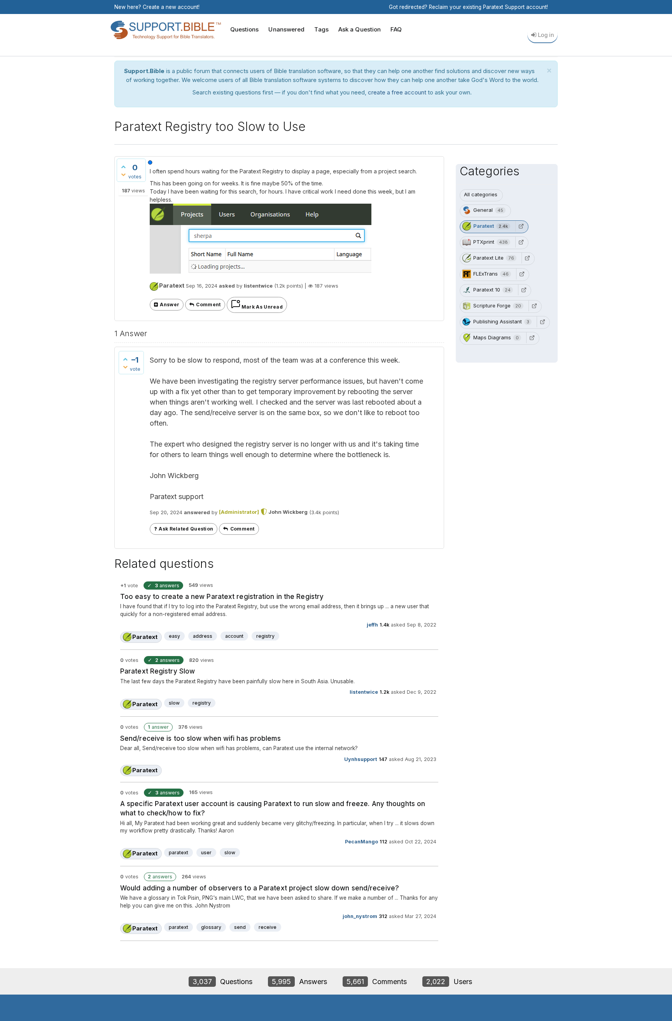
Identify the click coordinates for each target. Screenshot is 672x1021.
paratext (178, 852)
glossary (211, 927)
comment (208, 304)
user (206, 852)
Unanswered (286, 29)
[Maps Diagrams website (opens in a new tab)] (532, 337)
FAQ (396, 29)
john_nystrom (360, 916)
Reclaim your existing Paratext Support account (488, 7)
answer (169, 304)
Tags (321, 29)
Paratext (171, 285)
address (202, 636)
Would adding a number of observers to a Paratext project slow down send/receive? (259, 888)
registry (265, 636)
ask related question (186, 529)
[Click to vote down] (123, 174)
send (240, 927)
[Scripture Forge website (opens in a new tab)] (534, 305)
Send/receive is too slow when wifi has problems (200, 738)
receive (267, 927)
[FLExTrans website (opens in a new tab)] (522, 274)
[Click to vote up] (123, 166)
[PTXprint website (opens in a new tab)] (521, 242)
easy (174, 636)
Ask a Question (359, 29)
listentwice (364, 692)
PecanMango (361, 842)
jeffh (372, 625)
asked (227, 286)
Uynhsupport (360, 759)
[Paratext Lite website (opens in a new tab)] (527, 258)
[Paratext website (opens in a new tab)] (521, 226)
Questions (244, 29)
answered (197, 512)
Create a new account (170, 7)
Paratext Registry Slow (157, 671)
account (234, 636)
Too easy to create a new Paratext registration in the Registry (222, 596)
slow (174, 703)
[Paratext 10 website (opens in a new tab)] (524, 289)
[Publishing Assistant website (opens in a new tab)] (542, 321)
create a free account (397, 92)
